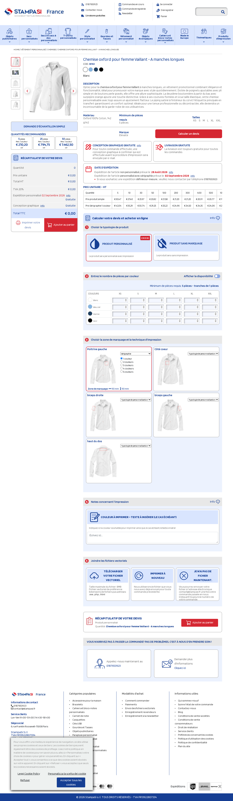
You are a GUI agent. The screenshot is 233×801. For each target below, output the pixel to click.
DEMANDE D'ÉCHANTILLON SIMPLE (44, 126)
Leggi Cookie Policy (29, 773)
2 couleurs (128, 362)
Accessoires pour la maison (86, 700)
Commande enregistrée (134, 8)
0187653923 (92, 4)
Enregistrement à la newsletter (142, 715)
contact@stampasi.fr (24, 708)
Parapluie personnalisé (84, 734)
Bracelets (77, 704)
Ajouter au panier (63, 224)
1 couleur (127, 358)
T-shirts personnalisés (68, 36)
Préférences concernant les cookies (195, 734)
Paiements (131, 704)
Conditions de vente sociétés (194, 715)
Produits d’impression (223, 37)
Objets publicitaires (9, 37)
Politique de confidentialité (192, 742)
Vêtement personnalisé (126, 37)
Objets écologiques (146, 37)
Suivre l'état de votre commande (195, 704)
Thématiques (204, 37)
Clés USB (77, 723)
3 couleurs (128, 365)
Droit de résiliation (188, 727)
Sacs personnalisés (29, 37)
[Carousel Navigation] (50, 90)
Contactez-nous (94, 10)
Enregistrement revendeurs (140, 712)
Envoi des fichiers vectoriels (140, 708)
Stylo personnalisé (87, 37)
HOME (16, 49)
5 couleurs (128, 371)
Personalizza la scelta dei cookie (67, 773)
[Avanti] (73, 90)
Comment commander (137, 700)
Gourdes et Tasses (106, 37)
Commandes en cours (133, 4)
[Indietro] (27, 90)
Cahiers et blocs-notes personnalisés (165, 38)
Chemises (51, 49)
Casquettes (78, 719)
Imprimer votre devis (30, 225)
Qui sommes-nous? (188, 700)
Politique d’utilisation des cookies (196, 738)
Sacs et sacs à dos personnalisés (48, 38)
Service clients (185, 731)
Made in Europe (184, 36)
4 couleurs (128, 368)
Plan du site (184, 746)
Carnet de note (80, 715)
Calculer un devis (188, 133)
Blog (180, 712)
